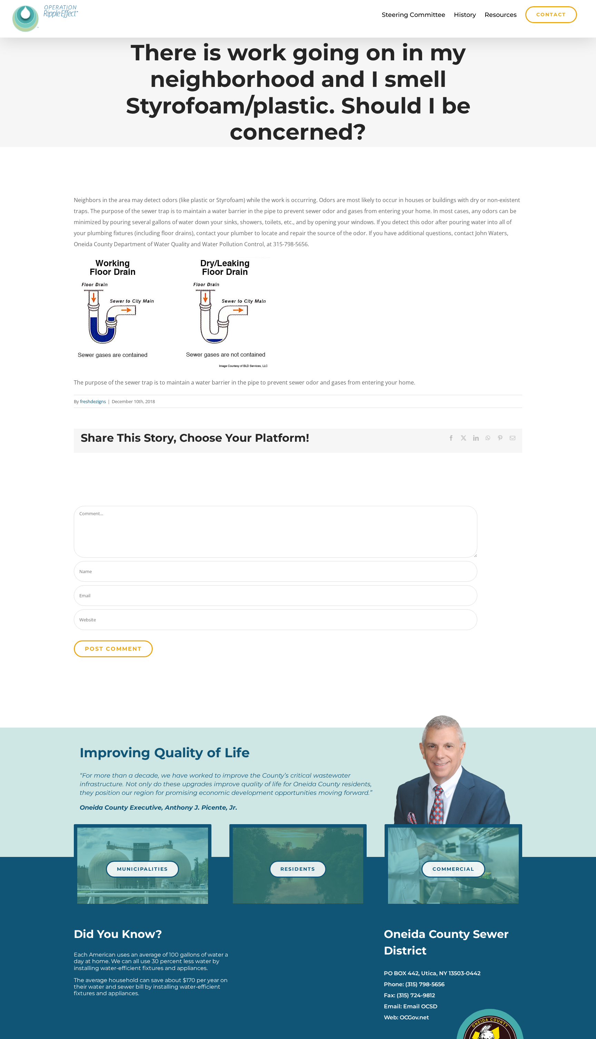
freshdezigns (93, 401)
